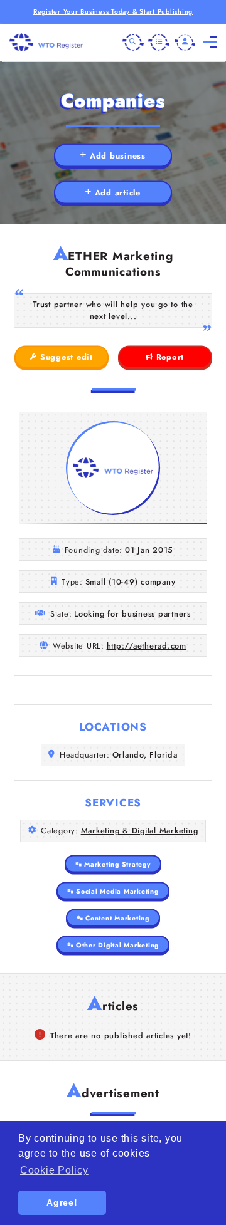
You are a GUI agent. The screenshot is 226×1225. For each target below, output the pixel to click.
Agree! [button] (62, 1202)
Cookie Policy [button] (54, 1170)
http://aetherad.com (146, 646)
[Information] (159, 42)
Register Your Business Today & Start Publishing (113, 11)
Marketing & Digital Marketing (139, 831)
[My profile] (185, 42)
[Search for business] (133, 42)
